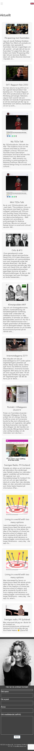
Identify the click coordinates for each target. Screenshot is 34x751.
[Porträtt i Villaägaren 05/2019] (17, 410)
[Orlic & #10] (17, 256)
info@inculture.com (20, 746)
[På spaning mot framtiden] (17, 42)
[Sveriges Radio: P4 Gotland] (17, 464)
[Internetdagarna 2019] (17, 359)
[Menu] (1, 3)
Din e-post (5, 699)
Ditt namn (5, 692)
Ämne (3, 707)
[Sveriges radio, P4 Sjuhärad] (17, 618)
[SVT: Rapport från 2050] (17, 86)
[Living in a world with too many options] (17, 519)
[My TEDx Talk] (17, 140)
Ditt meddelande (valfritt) (11, 714)
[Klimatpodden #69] (17, 308)
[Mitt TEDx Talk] (17, 200)
